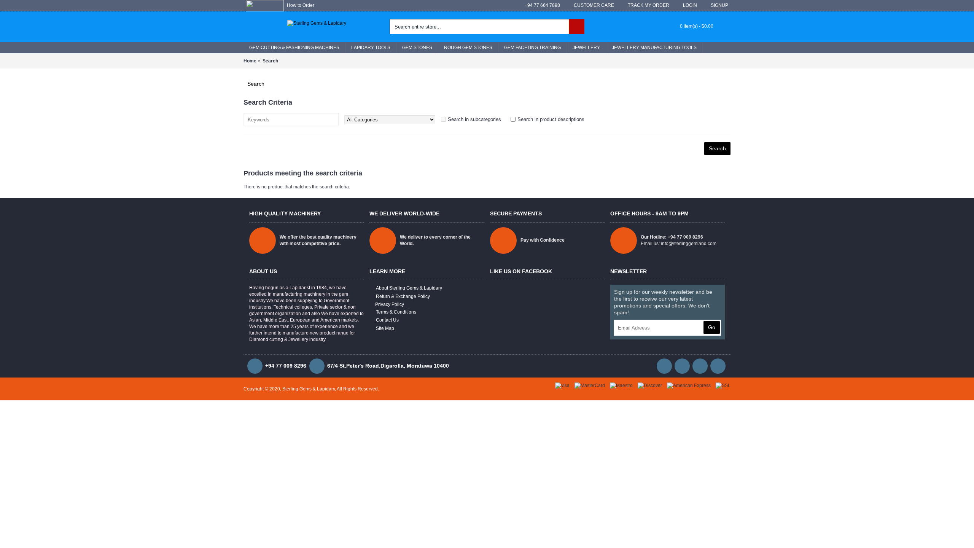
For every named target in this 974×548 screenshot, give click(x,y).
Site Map (385, 328)
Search (270, 61)
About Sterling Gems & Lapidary (409, 288)
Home (250, 61)
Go (711, 327)
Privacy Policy (389, 304)
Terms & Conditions (396, 312)
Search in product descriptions (550, 119)
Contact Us (387, 320)
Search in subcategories (474, 119)
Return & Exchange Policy (403, 296)
